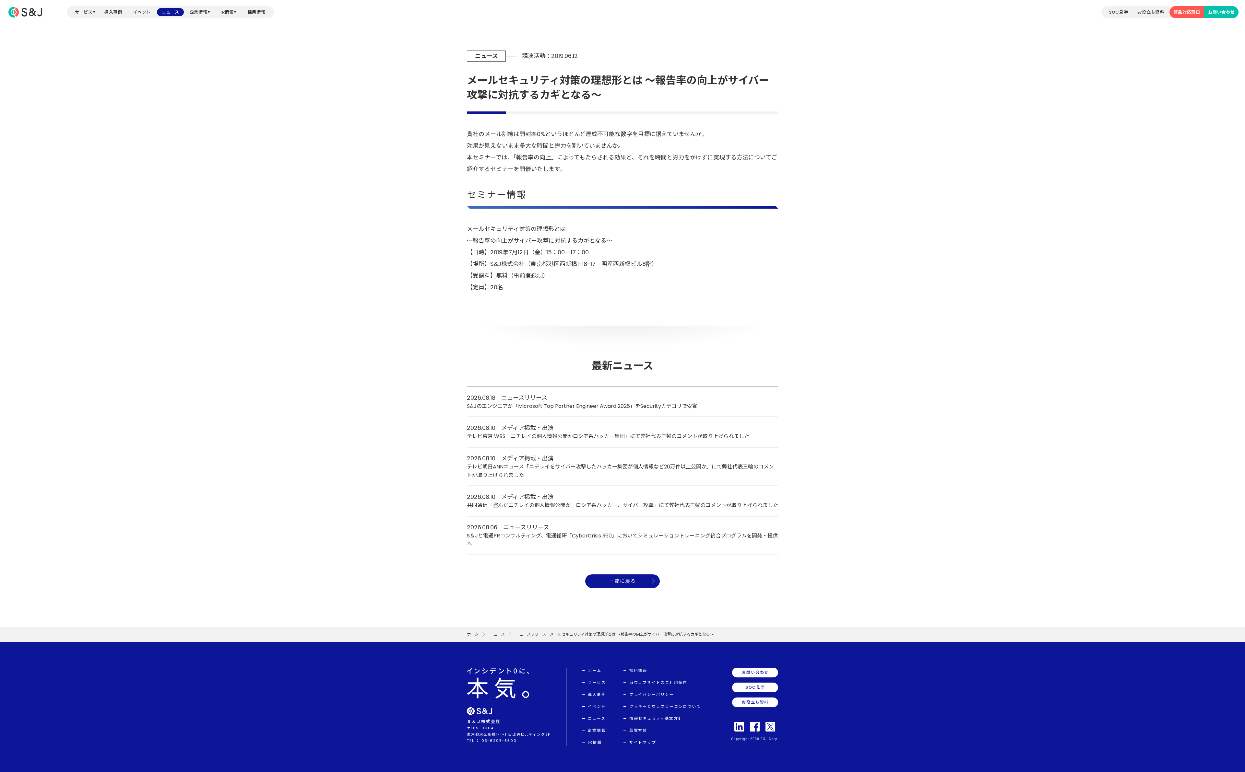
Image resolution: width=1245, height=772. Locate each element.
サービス (84, 12)
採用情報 (257, 12)
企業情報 (199, 12)
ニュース (170, 12)
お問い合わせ (1221, 12)
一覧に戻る (622, 581)
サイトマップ (642, 742)
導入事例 (113, 12)
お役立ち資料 (1151, 12)
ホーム (473, 634)
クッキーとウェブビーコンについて (665, 706)
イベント (142, 12)
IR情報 (227, 12)
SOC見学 (1118, 12)
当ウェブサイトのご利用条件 (658, 682)
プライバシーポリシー (651, 694)
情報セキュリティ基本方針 (656, 718)
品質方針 (638, 730)
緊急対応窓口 (1187, 12)
